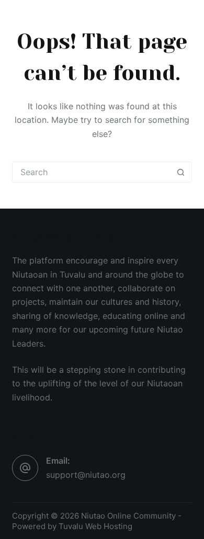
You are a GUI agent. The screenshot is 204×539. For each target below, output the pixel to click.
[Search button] (181, 172)
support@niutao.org (86, 474)
